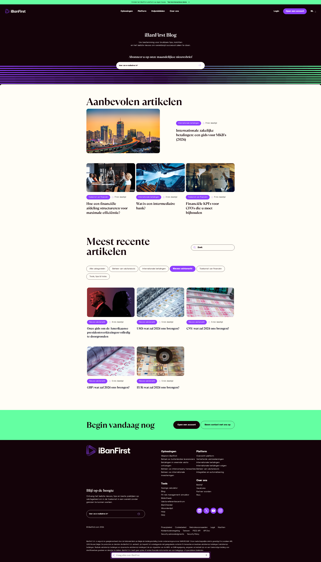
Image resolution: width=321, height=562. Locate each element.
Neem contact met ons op (217, 425)
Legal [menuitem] (213, 527)
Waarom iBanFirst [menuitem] (169, 456)
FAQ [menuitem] (163, 515)
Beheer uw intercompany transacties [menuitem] (178, 469)
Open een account (295, 11)
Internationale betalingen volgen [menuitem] (211, 466)
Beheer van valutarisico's (123, 269)
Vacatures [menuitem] (201, 488)
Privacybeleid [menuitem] (166, 527)
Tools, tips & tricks (98, 276)
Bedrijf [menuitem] (199, 485)
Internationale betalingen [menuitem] (208, 462)
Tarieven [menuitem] (186, 531)
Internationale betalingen (188, 123)
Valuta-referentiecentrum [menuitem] (173, 502)
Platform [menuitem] (142, 11)
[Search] (194, 247)
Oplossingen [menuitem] (127, 11)
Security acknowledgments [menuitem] (172, 534)
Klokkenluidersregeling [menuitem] (170, 531)
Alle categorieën (97, 269)
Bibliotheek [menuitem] (166, 498)
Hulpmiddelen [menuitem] (158, 11)
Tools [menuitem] (164, 484)
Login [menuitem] (276, 11)
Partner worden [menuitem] (203, 492)
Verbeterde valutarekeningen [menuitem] (210, 459)
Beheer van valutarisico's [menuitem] (207, 469)
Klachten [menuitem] (221, 527)
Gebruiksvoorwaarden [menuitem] (198, 527)
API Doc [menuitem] (206, 531)
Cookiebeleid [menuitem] (180, 527)
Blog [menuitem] (163, 491)
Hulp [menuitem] (163, 512)
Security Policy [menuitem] (193, 534)
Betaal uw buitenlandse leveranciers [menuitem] (178, 459)
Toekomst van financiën (211, 269)
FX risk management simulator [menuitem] (175, 495)
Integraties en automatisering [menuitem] (210, 472)
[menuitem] (199, 511)
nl (312, 11)
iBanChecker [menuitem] (167, 505)
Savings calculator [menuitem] (169, 488)
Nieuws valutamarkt (182, 269)
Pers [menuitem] (198, 495)
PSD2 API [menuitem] (196, 531)
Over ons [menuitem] (174, 11)
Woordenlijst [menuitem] (167, 508)
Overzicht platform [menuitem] (205, 456)
